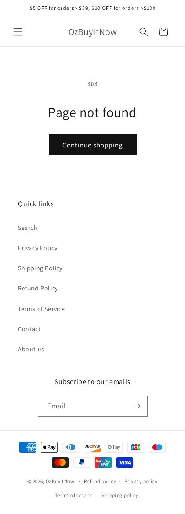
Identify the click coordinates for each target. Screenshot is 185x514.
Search (28, 228)
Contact (29, 329)
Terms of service (74, 495)
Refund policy (100, 481)
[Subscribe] (137, 406)
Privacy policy (141, 481)
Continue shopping (92, 145)
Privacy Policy (37, 248)
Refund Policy (38, 288)
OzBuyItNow (60, 481)
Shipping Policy (40, 268)
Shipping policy (120, 495)
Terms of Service (41, 309)
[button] (18, 32)
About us (31, 349)
